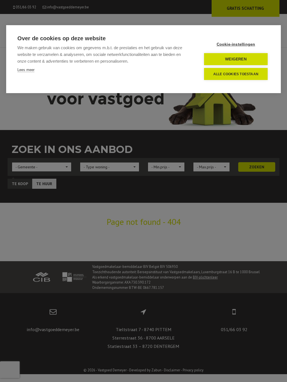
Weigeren (236, 59)
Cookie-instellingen (236, 44)
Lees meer (25, 70)
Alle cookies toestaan (235, 74)
